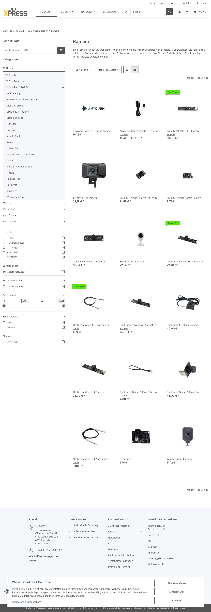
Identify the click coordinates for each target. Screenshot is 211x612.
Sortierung (82, 69)
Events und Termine (119, 566)
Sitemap (152, 546)
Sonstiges (12, 191)
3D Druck (8, 68)
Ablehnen (176, 600)
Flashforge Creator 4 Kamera (182, 325)
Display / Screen (15, 105)
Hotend (11, 130)
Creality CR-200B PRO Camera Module (183, 132)
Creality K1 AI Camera (85, 197)
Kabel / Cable (14, 136)
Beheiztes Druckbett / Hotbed (23, 99)
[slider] (4, 306)
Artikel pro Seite (107, 69)
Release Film (13, 178)
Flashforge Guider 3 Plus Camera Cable (91, 460)
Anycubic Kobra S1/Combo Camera (92, 131)
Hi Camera (125, 459)
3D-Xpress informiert (119, 525)
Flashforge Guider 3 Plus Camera (185, 392)
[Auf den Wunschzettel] (109, 93)
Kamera (11, 142)
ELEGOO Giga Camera (132, 261)
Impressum (18, 601)
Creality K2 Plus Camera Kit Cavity (138, 197)
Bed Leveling (14, 93)
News (173, 3)
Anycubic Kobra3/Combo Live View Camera (139, 132)
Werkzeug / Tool (15, 197)
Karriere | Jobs (157, 3)
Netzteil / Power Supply (19, 166)
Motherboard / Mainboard (21, 154)
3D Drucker (11, 75)
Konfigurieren (176, 591)
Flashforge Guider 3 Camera (88, 392)
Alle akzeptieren (177, 583)
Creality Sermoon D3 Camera (89, 261)
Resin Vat (12, 184)
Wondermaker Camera (179, 459)
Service (112, 531)
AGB (150, 540)
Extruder (11, 123)
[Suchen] (169, 11)
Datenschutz (34, 601)
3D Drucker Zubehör (16, 87)
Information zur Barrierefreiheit (156, 527)
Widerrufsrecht (156, 564)
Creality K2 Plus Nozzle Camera (184, 197)
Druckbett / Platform (18, 111)
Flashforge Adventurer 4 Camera (185, 261)
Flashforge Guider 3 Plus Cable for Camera (139, 393)
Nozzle (10, 172)
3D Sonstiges (10, 221)
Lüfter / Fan (13, 148)
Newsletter (114, 537)
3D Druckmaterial (15, 81)
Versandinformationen (120, 560)
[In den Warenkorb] (61, 50)
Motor (10, 160)
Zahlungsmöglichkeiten (121, 555)
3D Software (9, 215)
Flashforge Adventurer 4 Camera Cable (91, 326)
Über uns (201, 3)
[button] (179, 11)
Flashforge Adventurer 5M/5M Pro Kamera (138, 326)
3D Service (8, 209)
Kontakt (186, 3)
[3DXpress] (16, 11)
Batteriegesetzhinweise (160, 558)
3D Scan (7, 203)
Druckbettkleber (15, 117)
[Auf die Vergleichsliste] (100, 93)
